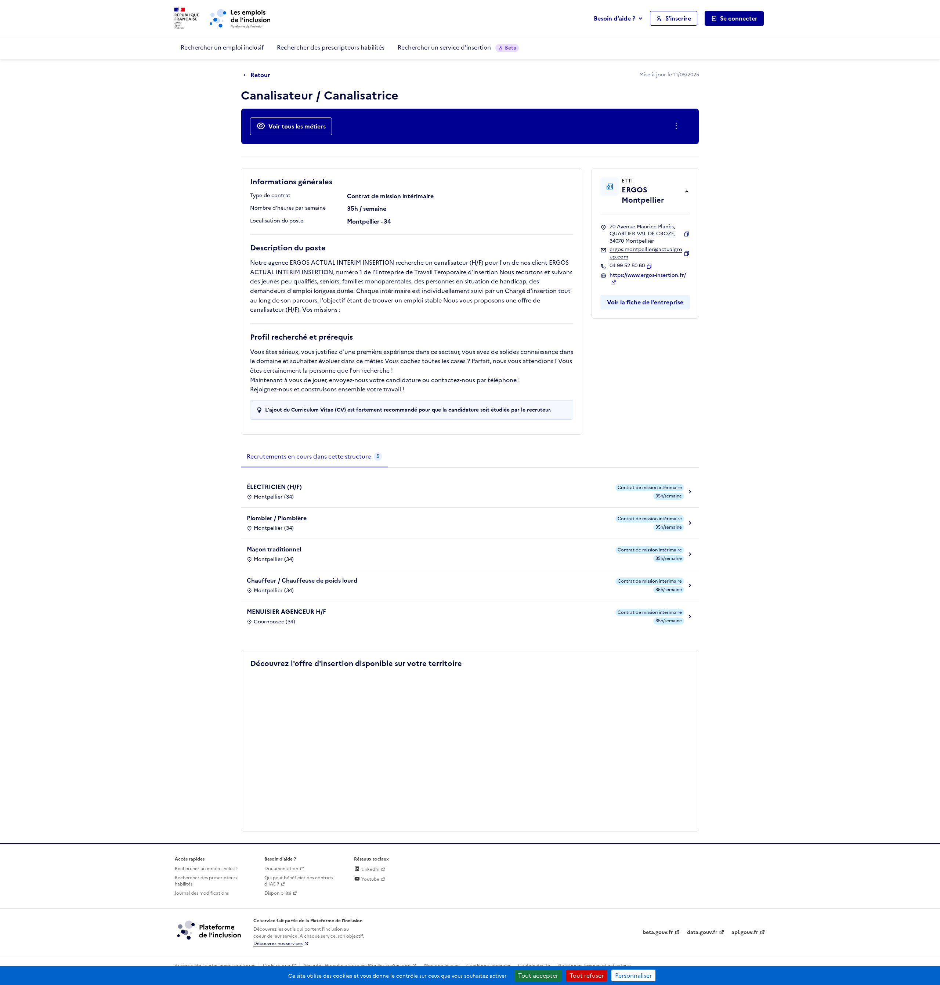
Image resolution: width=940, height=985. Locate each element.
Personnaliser (633, 975)
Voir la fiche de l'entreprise (645, 302)
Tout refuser (587, 975)
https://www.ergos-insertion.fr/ (648, 275)
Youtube (369, 879)
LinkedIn (369, 869)
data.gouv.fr (702, 932)
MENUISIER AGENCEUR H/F (286, 611)
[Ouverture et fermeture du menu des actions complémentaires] (677, 126)
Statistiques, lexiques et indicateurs (594, 965)
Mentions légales (441, 965)
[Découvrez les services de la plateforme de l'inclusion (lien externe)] (210, 930)
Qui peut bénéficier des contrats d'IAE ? (298, 880)
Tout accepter (538, 975)
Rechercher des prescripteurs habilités (330, 47)
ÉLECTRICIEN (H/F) (274, 486)
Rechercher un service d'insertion (457, 47)
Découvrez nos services (278, 943)
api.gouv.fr (744, 932)
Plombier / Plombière (277, 518)
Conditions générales (488, 965)
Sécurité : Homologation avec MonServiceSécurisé (357, 965)
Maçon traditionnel (274, 549)
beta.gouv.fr (658, 932)
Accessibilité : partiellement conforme (215, 965)
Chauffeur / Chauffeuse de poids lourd (302, 580)
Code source (276, 965)
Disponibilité (277, 893)
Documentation (281, 868)
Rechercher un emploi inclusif (222, 47)
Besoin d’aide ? (614, 18)
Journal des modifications (202, 893)
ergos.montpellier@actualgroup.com (646, 253)
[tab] (314, 456)
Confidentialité (534, 965)
